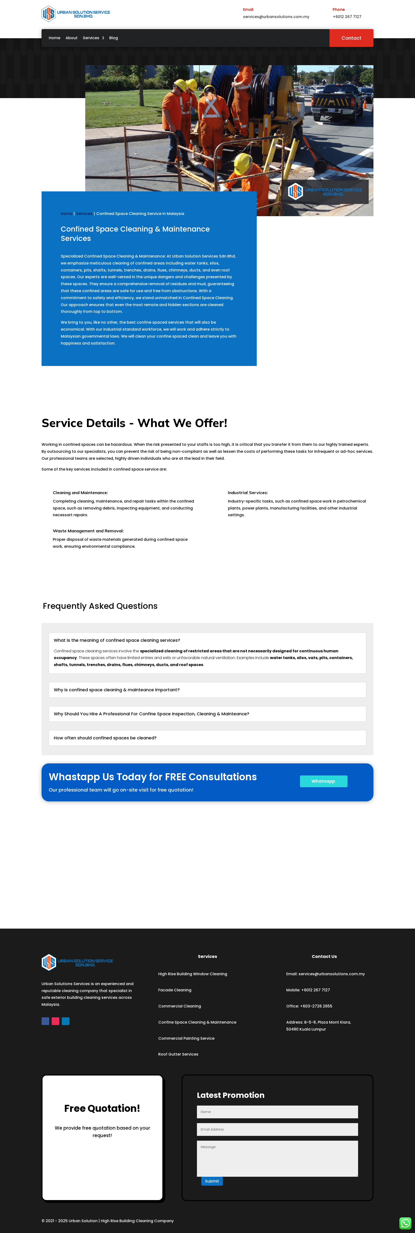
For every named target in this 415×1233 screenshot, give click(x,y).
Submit (212, 1181)
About (72, 38)
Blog (113, 38)
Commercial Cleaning (179, 1006)
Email (248, 9)
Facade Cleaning (174, 990)
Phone (339, 9)
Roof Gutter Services (178, 1054)
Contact (351, 38)
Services (91, 38)
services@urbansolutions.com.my (332, 974)
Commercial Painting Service (186, 1038)
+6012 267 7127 (315, 990)
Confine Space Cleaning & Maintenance (197, 1022)
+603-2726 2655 (316, 1006)
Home (54, 38)
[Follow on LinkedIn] (65, 1021)
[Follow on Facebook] (45, 1021)
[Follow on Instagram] (55, 1021)
